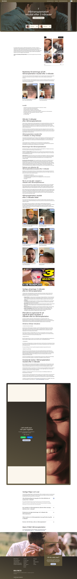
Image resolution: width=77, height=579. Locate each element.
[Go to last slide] (61, 64)
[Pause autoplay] (60, 64)
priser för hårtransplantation (40, 379)
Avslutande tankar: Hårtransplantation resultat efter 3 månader (33, 112)
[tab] (45, 65)
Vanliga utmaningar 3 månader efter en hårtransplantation (32, 110)
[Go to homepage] (17, 570)
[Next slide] (63, 64)
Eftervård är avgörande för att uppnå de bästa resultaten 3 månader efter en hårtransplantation (38, 111)
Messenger (29, 437)
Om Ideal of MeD (26, 114)
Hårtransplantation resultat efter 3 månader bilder (31, 109)
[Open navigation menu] (74, 1)
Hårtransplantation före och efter (40, 530)
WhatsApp (23, 437)
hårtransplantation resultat (29, 530)
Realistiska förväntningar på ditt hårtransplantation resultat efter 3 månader (35, 107)
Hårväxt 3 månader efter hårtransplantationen (31, 108)
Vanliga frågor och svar (27, 113)
